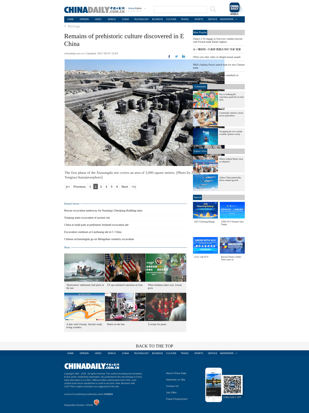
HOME (70, 19)
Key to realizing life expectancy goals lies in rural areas (231, 97)
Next (125, 186)
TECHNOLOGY (141, 19)
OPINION (84, 19)
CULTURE (171, 19)
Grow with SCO (201, 257)
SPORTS (198, 19)
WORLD (112, 19)
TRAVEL (185, 19)
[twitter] (183, 57)
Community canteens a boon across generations (231, 114)
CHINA (125, 19)
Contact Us (172, 386)
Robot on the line (116, 324)
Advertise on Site (175, 379)
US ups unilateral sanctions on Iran (125, 285)
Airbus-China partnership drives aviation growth (230, 178)
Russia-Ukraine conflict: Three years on (231, 258)
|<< (68, 186)
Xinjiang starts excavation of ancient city (87, 217)
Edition (135, 8)
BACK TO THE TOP (154, 346)
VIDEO (98, 19)
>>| (134, 186)
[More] (169, 58)
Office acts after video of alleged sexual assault (217, 57)
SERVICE (212, 19)
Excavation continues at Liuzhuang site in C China (92, 231)
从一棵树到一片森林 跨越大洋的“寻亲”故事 (217, 49)
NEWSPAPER (226, 19)
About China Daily (176, 373)
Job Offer (171, 392)
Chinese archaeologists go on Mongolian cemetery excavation (99, 239)
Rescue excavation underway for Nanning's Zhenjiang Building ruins (103, 210)
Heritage (74, 26)
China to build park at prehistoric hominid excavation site (96, 224)
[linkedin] (176, 57)
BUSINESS (157, 19)
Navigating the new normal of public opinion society (230, 132)
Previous (79, 186)
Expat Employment (176, 398)
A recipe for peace (157, 324)
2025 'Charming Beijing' (204, 221)
